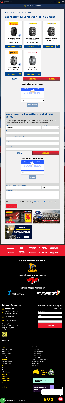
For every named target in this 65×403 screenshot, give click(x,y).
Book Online (6, 378)
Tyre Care (4, 355)
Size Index (35, 347)
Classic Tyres (6, 380)
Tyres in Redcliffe (36, 355)
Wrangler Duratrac (51, 38)
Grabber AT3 (32, 67)
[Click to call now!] (51, 2)
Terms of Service (48, 202)
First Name (40, 315)
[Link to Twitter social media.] (51, 399)
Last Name (40, 319)
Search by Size (6, 351)
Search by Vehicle (7, 349)
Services (4, 366)
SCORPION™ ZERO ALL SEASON (14, 39)
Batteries (4, 368)
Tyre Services (5, 370)
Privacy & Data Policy (11, 400)
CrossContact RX (13, 67)
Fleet (3, 383)
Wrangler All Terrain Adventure (32, 39)
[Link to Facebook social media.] (45, 399)
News (4, 385)
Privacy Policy (37, 202)
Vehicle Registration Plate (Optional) (16, 185)
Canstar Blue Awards (38, 361)
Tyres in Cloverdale (37, 351)
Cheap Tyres (35, 365)
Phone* (15, 136)
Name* (8, 131)
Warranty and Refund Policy (40, 359)
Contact (4, 376)
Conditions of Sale (21, 400)
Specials (4, 374)
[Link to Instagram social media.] (48, 399)
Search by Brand (6, 353)
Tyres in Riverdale (37, 357)
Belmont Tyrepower (34, 6)
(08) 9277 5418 (10, 317)
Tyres (3, 347)
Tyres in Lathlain (36, 353)
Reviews (5, 387)
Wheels (4, 359)
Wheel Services (6, 372)
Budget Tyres (35, 363)
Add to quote (11, 46)
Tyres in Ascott (36, 349)
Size (7, 125)
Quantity (44, 125)
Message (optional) (11, 190)
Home (8, 13)
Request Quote (12, 206)
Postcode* (9, 147)
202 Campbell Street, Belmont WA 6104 (11, 313)
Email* (8, 141)
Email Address (42, 311)
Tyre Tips (4, 357)
